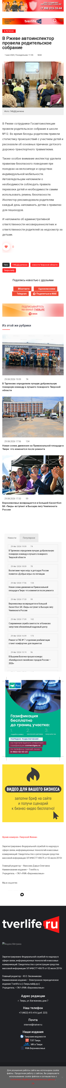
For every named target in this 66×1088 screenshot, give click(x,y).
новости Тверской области (45, 265)
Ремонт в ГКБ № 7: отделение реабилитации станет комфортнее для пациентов (29, 642)
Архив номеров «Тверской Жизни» (19, 837)
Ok (33, 1083)
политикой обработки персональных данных (32, 1079)
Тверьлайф (9, 270)
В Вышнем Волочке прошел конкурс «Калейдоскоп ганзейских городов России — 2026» (30, 660)
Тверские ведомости (35, 1036)
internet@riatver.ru (33, 1024)
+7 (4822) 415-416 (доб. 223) (33, 1012)
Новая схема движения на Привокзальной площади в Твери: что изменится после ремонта (31, 589)
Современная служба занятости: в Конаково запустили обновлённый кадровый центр (30, 625)
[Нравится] (6, 247)
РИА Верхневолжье (35, 1048)
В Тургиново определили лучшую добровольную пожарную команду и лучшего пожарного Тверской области (31, 387)
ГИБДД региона (20, 265)
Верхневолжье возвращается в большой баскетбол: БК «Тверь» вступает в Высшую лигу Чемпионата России (32, 506)
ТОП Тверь (35, 1040)
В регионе (9, 31)
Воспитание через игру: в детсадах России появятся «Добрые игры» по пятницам (29, 572)
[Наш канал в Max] (22, 895)
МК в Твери (36, 1044)
